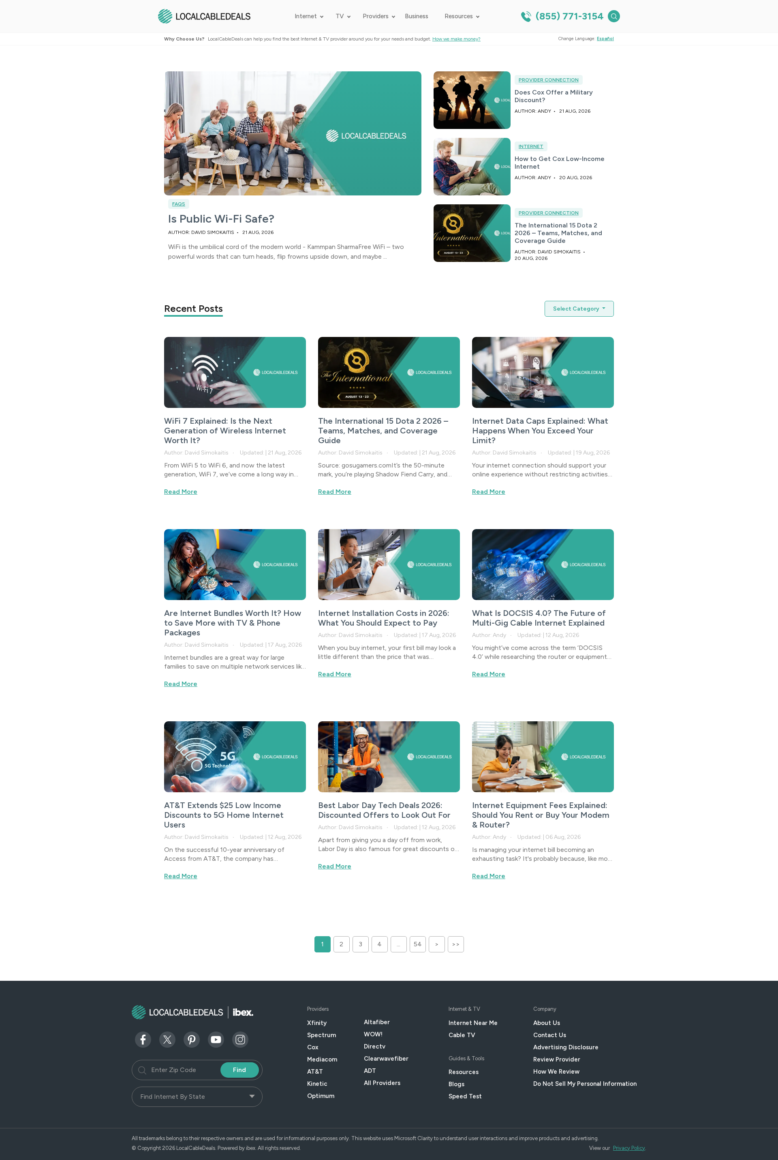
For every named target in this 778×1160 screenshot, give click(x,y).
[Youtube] (216, 1039)
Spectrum (321, 1035)
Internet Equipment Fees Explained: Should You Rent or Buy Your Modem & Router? (540, 815)
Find (239, 1070)
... (398, 944)
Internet (306, 16)
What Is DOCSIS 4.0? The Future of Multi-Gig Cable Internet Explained (539, 618)
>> (456, 944)
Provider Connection (549, 80)
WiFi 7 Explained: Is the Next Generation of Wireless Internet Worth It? (225, 430)
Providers (376, 16)
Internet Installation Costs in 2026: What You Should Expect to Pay (383, 618)
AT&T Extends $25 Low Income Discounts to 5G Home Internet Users (224, 815)
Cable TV (462, 1035)
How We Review (556, 1071)
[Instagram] (240, 1039)
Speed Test (465, 1096)
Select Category (577, 308)
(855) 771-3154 (568, 16)
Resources (459, 16)
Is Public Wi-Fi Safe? (221, 218)
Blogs (456, 1084)
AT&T (315, 1071)
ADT (370, 1070)
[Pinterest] (192, 1039)
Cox (312, 1047)
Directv (374, 1046)
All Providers (382, 1083)
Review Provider (556, 1059)
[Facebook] (143, 1039)
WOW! (373, 1034)
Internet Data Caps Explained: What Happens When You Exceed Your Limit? (540, 430)
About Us (546, 1023)
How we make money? (456, 39)
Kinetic (317, 1083)
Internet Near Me (473, 1023)
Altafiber (377, 1022)
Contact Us (549, 1035)
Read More (180, 491)
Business (416, 16)
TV (340, 16)
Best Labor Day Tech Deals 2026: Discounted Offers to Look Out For (384, 810)
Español (605, 38)
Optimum (320, 1096)
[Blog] (235, 372)
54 (418, 944)
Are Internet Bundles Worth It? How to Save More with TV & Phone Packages (232, 622)
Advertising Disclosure (565, 1047)
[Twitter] (167, 1039)
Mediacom (322, 1059)
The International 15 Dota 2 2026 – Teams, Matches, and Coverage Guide (558, 232)
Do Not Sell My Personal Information (585, 1083)
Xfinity (317, 1023)
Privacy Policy (629, 1148)
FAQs (178, 204)
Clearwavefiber (386, 1058)
